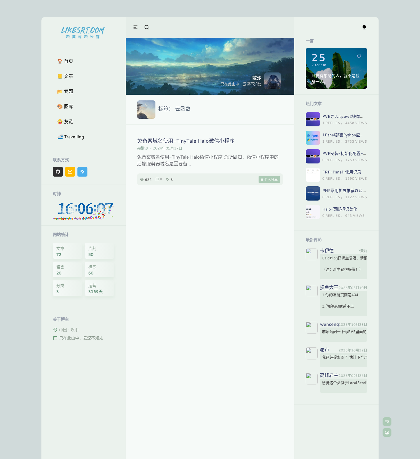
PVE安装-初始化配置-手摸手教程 (352, 153)
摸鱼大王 (329, 287)
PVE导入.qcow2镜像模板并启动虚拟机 (357, 116)
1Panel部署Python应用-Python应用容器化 (360, 135)
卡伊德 (327, 250)
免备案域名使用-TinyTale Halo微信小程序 (186, 140)
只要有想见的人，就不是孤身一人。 (335, 78)
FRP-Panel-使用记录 (341, 172)
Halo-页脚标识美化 (339, 209)
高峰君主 (329, 375)
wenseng (329, 324)
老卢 (324, 350)
